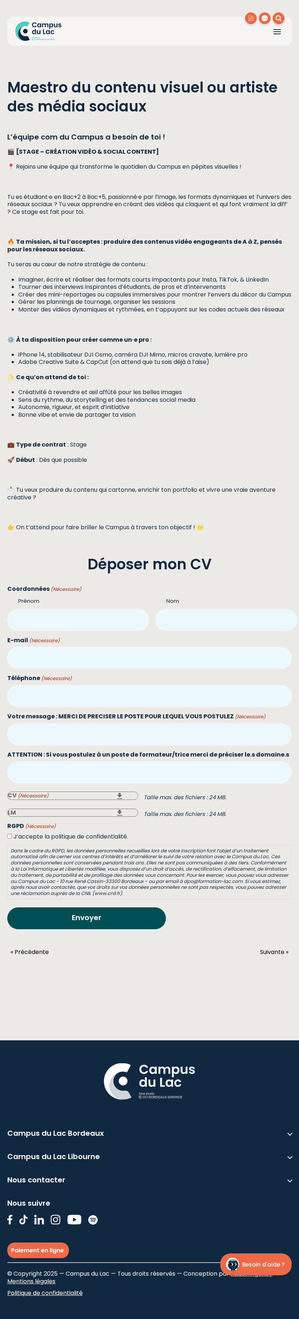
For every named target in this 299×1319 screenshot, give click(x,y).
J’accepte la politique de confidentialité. (70, 836)
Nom (172, 600)
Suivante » (274, 952)
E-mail (33, 640)
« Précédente (30, 952)
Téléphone (39, 678)
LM (12, 813)
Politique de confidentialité (45, 1293)
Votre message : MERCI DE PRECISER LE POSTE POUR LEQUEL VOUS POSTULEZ (136, 717)
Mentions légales (31, 1281)
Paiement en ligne (38, 1250)
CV (28, 796)
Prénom (28, 600)
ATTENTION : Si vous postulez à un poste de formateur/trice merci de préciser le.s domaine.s (148, 755)
